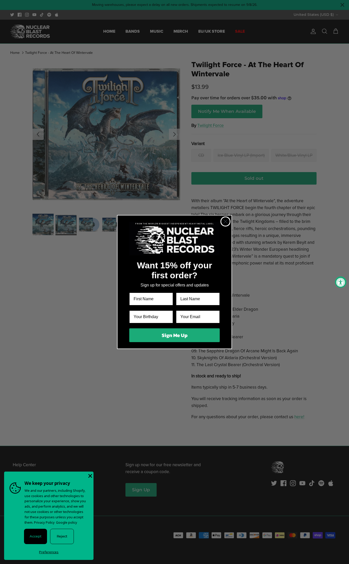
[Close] (89, 475)
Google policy (66, 522)
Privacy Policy (44, 522)
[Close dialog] (225, 221)
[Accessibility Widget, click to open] (340, 282)
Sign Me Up (175, 335)
